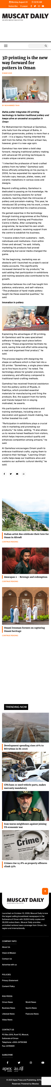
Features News (32, 1014)
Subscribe (13, 6)
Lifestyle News (8, 1014)
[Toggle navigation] (6, 45)
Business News (8, 1008)
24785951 (10, 1046)
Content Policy (8, 986)
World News (31, 1002)
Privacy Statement (10, 980)
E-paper (24, 6)
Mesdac (35, 1084)
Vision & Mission (9, 953)
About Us (6, 947)
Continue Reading (10, 542)
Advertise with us (9, 964)
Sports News (31, 1008)
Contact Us (7, 959)
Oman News (7, 1002)
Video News (7, 1019)
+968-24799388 (19, 1042)
